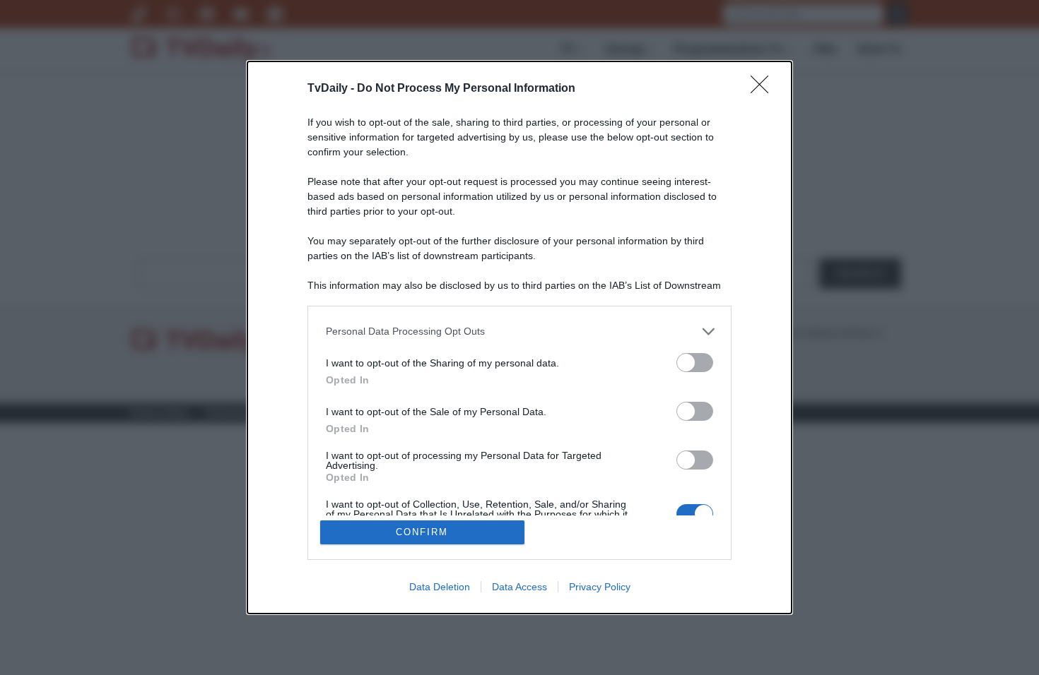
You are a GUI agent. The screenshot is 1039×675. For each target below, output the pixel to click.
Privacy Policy (599, 586)
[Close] (764, 89)
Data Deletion (439, 586)
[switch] (694, 362)
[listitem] (519, 331)
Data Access (519, 586)
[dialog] (519, 337)
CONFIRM (422, 532)
